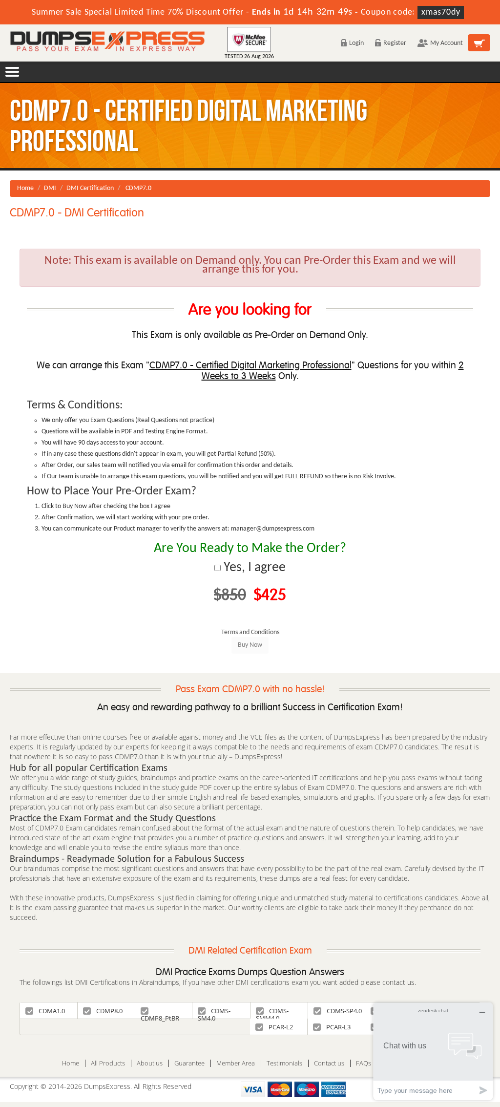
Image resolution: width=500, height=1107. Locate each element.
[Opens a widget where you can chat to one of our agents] (433, 1051)
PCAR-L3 (338, 1026)
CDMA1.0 (52, 1010)
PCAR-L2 (281, 1026)
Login (356, 43)
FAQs (363, 1063)
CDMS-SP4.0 (344, 1010)
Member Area (235, 1063)
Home (25, 188)
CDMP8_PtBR (160, 1016)
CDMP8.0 (109, 1010)
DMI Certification (90, 188)
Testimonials (284, 1063)
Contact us (329, 1063)
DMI (50, 188)
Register (394, 43)
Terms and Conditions (250, 632)
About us (150, 1063)
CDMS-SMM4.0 (272, 1012)
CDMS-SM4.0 (214, 1012)
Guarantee (189, 1063)
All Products (108, 1063)
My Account (446, 43)
